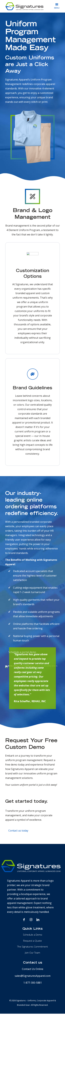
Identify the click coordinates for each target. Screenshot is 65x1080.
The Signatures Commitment (32, 946)
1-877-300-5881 (32, 982)
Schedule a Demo (32, 934)
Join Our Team (32, 952)
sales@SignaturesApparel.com (32, 976)
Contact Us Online (32, 969)
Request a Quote (32, 940)
